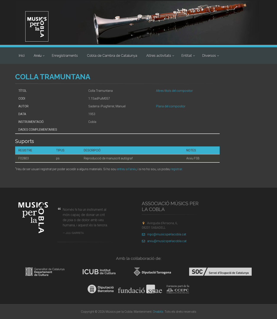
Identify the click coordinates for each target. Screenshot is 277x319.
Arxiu (38, 56)
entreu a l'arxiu (126, 169)
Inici (22, 56)
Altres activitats (158, 56)
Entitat (186, 56)
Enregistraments (65, 56)
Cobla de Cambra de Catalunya (112, 56)
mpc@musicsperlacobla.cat (166, 234)
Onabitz (158, 311)
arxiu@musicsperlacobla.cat (167, 241)
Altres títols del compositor (174, 90)
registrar (176, 169)
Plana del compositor (170, 106)
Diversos (209, 56)
